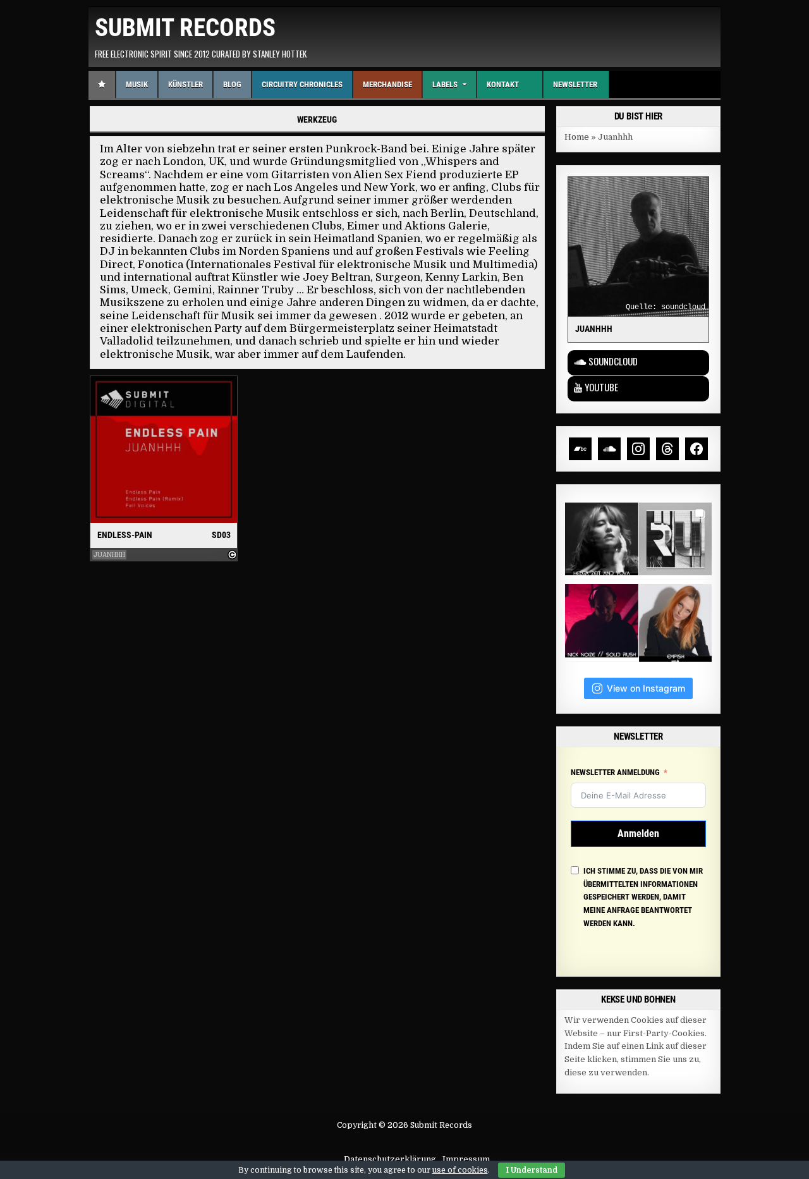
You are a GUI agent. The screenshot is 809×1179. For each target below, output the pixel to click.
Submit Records (185, 27)
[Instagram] (638, 448)
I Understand (531, 1170)
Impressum (466, 1159)
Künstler (185, 84)
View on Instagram (646, 688)
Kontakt (503, 84)
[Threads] (667, 448)
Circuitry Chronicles (302, 84)
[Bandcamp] (580, 448)
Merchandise (387, 84)
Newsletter (575, 84)
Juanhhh (109, 554)
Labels (445, 84)
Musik (137, 84)
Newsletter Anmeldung (615, 772)
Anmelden (638, 834)
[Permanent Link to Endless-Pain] (164, 449)
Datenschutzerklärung (390, 1159)
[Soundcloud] (609, 448)
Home (576, 137)
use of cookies (460, 1170)
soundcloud (683, 307)
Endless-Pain (124, 535)
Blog (232, 84)
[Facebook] (696, 448)
